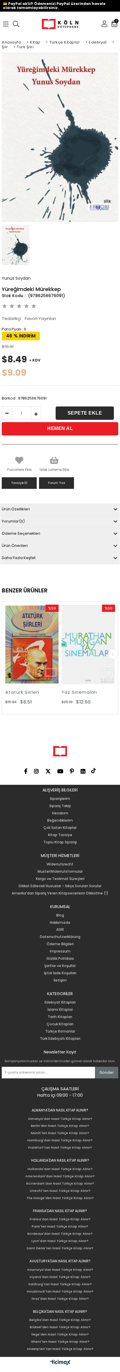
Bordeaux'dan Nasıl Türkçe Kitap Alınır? (60, 1234)
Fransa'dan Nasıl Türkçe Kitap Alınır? (60, 1219)
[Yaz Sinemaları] (48, 645)
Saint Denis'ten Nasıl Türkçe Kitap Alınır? (60, 1248)
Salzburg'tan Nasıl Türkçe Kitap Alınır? (60, 1284)
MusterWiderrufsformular (60, 872)
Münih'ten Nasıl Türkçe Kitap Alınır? (60, 1133)
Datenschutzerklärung (60, 937)
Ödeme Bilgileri (60, 944)
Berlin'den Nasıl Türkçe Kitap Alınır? (60, 1126)
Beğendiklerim (60, 820)
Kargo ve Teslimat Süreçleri (60, 879)
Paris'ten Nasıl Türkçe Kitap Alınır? (60, 1226)
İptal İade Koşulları (60, 973)
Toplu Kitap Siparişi (60, 842)
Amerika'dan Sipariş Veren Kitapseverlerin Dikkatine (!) (60, 893)
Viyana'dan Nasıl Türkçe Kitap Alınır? (60, 1277)
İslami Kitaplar (60, 1010)
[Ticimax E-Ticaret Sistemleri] (60, 1363)
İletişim (60, 980)
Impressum (60, 951)
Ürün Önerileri (15, 545)
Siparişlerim (60, 799)
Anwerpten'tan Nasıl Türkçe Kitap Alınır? (60, 1349)
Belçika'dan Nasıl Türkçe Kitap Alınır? (60, 1320)
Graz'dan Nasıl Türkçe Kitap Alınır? (60, 1299)
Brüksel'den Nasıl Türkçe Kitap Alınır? (60, 1327)
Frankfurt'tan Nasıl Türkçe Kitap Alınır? (60, 1147)
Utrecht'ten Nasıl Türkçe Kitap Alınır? (60, 1191)
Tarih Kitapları (60, 1017)
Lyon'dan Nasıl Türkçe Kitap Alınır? (60, 1241)
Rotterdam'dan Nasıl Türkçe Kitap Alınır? (60, 1183)
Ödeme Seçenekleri (21, 533)
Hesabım (60, 813)
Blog (60, 915)
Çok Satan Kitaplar (60, 828)
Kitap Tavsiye (60, 835)
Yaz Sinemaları (39, 692)
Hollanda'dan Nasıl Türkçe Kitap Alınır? (60, 1169)
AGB (60, 930)
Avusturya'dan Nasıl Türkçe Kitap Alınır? (60, 1270)
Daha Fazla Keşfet (19, 558)
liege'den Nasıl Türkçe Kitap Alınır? (60, 1334)
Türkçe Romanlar (60, 1031)
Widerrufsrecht (60, 864)
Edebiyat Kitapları (60, 1002)
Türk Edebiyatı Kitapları (60, 1039)
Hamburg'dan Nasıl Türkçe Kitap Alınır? (60, 1140)
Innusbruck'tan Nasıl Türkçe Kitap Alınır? (60, 1291)
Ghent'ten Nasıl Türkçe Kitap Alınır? (60, 1342)
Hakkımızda (60, 923)
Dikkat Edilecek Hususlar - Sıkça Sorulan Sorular (60, 886)
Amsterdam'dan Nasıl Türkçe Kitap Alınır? (60, 1176)
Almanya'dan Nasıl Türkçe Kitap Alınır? (60, 1119)
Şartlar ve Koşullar (60, 966)
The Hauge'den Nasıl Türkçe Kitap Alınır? (60, 1198)
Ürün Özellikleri (16, 509)
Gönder (106, 1072)
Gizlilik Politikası (60, 959)
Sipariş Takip (60, 806)
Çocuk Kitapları (60, 1024)
